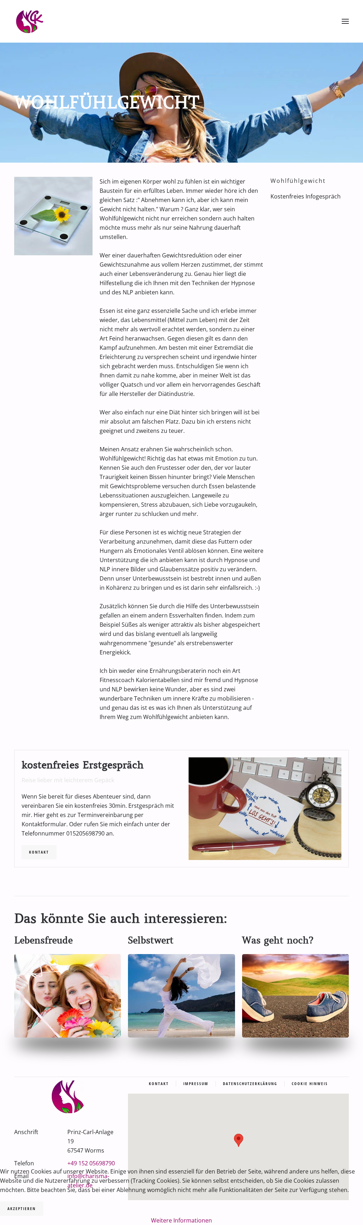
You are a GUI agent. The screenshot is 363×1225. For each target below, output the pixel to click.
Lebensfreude (43, 940)
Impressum (195, 1083)
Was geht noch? (277, 940)
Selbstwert (151, 940)
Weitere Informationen (181, 1220)
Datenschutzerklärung (250, 1083)
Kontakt (39, 852)
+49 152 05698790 (91, 1163)
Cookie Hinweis (310, 1083)
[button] (345, 21)
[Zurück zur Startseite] (29, 21)
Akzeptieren (21, 1208)
